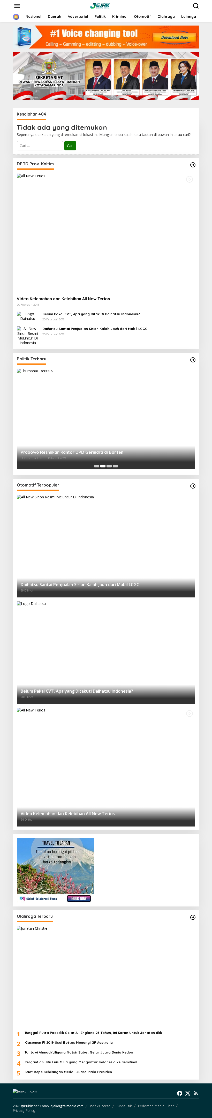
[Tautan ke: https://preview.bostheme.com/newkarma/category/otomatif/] (193, 165)
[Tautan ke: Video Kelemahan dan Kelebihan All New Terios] (106, 233)
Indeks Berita (99, 1106)
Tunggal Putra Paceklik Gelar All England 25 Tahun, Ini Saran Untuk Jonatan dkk (93, 1033)
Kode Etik (124, 1106)
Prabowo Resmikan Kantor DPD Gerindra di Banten (72, 452)
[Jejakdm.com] (107, 5)
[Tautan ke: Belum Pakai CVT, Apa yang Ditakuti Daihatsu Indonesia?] (28, 315)
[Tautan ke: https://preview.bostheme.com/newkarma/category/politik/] (193, 360)
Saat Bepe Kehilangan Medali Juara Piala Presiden (68, 1072)
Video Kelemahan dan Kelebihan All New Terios (63, 298)
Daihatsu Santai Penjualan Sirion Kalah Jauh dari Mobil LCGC (94, 329)
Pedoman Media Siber (156, 1106)
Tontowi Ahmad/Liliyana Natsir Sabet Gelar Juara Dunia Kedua (79, 1052)
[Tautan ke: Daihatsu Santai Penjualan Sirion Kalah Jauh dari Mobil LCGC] (28, 335)
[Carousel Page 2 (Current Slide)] (102, 466)
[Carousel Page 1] (96, 466)
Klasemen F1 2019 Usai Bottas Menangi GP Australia (69, 1042)
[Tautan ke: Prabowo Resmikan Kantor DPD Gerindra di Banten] (106, 419)
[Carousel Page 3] (109, 466)
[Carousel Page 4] (115, 466)
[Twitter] (187, 1093)
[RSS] (195, 1093)
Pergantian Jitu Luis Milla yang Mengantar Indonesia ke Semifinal (81, 1062)
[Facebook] (179, 1093)
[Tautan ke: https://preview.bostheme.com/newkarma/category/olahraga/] (193, 917)
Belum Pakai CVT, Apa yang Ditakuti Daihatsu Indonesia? (91, 314)
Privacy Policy (24, 1110)
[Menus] (17, 6)
